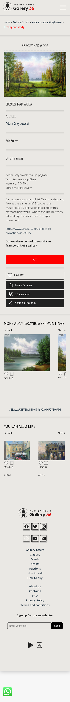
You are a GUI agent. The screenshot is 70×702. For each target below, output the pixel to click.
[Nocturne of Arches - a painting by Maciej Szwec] (51, 450)
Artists (35, 563)
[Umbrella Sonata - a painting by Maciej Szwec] (17, 450)
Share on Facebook (22, 303)
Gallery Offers (21, 22)
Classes (35, 554)
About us (35, 586)
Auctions (35, 568)
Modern (36, 22)
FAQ (35, 595)
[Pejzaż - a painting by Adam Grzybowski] (27, 352)
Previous (8, 330)
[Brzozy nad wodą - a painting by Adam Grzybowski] (35, 74)
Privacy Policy (35, 600)
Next (61, 330)
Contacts (35, 590)
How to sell (35, 573)
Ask (35, 259)
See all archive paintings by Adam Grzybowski (35, 409)
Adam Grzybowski (52, 22)
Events (35, 559)
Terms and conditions (35, 604)
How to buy (35, 577)
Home (7, 22)
